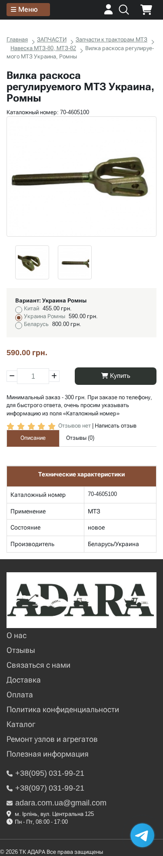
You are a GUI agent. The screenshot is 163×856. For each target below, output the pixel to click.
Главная (17, 39)
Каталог (21, 724)
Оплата (20, 694)
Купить (119, 376)
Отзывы (21, 650)
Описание (33, 438)
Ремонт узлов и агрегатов (52, 739)
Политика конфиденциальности (63, 709)
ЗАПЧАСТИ (52, 39)
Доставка (24, 679)
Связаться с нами (38, 664)
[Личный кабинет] (108, 12)
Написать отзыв (115, 425)
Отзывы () (80, 438)
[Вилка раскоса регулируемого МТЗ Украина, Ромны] (81, 176)
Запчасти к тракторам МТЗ (111, 39)
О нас (17, 635)
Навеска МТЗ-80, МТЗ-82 (43, 48)
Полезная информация (48, 753)
